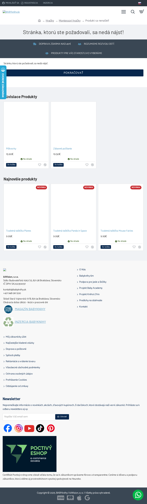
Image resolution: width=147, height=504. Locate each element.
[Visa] (60, 497)
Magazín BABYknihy (30, 309)
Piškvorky (11, 149)
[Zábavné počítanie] (73, 124)
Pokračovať (73, 72)
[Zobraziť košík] (141, 11)
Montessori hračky (69, 20)
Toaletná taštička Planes (18, 231)
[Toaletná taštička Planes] (26, 206)
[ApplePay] (79, 497)
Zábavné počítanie (62, 149)
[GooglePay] (87, 497)
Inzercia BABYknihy (30, 322)
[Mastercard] (70, 497)
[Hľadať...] (132, 11)
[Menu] (123, 11)
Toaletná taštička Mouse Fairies (117, 231)
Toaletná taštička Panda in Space (70, 231)
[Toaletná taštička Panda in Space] (73, 206)
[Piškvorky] (26, 124)
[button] (11, 165)
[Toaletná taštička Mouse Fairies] (120, 206)
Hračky (50, 20)
